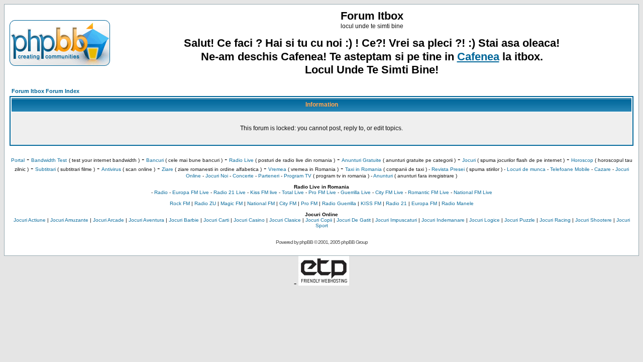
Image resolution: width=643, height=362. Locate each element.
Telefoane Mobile (570, 169)
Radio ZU (205, 203)
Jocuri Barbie (184, 220)
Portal (18, 160)
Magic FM (232, 203)
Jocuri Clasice (285, 220)
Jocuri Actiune (30, 220)
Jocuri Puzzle (519, 220)
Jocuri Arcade (108, 220)
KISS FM (371, 203)
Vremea (277, 169)
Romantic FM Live (428, 192)
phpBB (306, 242)
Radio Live (241, 160)
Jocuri (469, 160)
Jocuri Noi (216, 175)
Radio (161, 192)
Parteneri (268, 175)
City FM (287, 203)
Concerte (243, 175)
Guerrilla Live (356, 192)
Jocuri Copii (318, 220)
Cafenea (478, 56)
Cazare (602, 169)
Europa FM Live (190, 192)
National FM (261, 203)
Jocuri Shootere (593, 220)
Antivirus (111, 169)
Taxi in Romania (363, 169)
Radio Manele (458, 203)
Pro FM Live (322, 192)
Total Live (293, 192)
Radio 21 (396, 203)
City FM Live (389, 192)
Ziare (167, 169)
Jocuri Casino (249, 220)
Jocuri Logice (484, 220)
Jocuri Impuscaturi (396, 220)
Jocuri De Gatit (354, 220)
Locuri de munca (526, 169)
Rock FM (180, 203)
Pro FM (309, 203)
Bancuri (155, 160)
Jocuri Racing (555, 220)
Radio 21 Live (229, 192)
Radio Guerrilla (339, 203)
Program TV (297, 175)
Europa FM (424, 203)
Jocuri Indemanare (443, 220)
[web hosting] (323, 283)
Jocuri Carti (216, 220)
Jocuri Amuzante (69, 220)
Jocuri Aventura (146, 220)
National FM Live (473, 192)
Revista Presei (448, 169)
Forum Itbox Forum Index (45, 91)
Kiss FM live (263, 192)
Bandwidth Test (49, 160)
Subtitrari (45, 169)
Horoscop (582, 160)
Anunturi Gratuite (361, 160)
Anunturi (383, 175)
